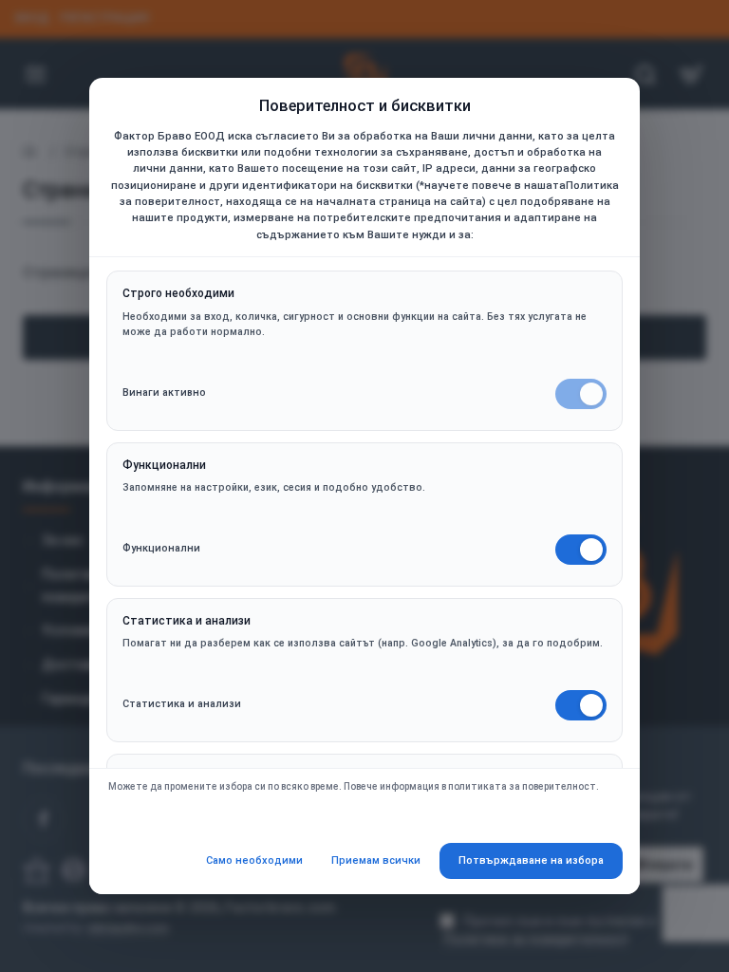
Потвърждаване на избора (531, 860)
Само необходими (254, 860)
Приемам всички (376, 860)
